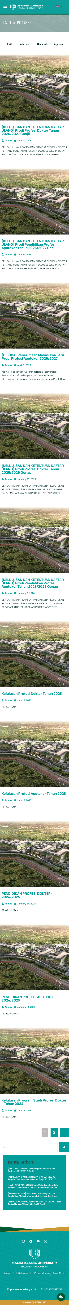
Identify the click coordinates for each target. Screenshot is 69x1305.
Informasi (25, 44)
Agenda (58, 44)
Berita (9, 44)
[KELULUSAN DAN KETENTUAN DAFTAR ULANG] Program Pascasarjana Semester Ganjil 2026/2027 (32, 1178)
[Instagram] (23, 1241)
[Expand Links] (61, 1297)
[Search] (64, 1147)
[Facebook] (31, 1241)
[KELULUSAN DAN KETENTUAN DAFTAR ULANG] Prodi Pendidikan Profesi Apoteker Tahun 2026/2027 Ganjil (33, 244)
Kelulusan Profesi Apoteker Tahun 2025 (34, 793)
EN (61, 6)
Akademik (42, 44)
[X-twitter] (45, 1241)
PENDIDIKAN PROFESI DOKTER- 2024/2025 (27, 895)
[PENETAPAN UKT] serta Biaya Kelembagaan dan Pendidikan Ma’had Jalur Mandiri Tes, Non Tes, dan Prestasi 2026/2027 (32, 1194)
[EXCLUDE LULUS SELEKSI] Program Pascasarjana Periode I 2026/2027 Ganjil (31, 1169)
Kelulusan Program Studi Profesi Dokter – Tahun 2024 (34, 1102)
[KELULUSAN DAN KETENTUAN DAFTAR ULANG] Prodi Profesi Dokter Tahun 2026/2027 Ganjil (33, 130)
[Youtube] (38, 1241)
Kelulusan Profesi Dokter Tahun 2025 (32, 693)
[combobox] (28, 1147)
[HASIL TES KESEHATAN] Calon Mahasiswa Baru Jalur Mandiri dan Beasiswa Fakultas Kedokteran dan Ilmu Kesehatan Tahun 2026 (33, 1186)
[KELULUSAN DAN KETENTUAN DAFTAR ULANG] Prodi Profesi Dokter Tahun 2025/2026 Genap (33, 469)
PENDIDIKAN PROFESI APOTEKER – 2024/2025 (29, 998)
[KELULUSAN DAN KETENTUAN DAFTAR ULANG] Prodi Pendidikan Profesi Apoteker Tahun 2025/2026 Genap (33, 583)
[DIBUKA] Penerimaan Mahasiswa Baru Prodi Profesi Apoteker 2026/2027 (33, 357)
